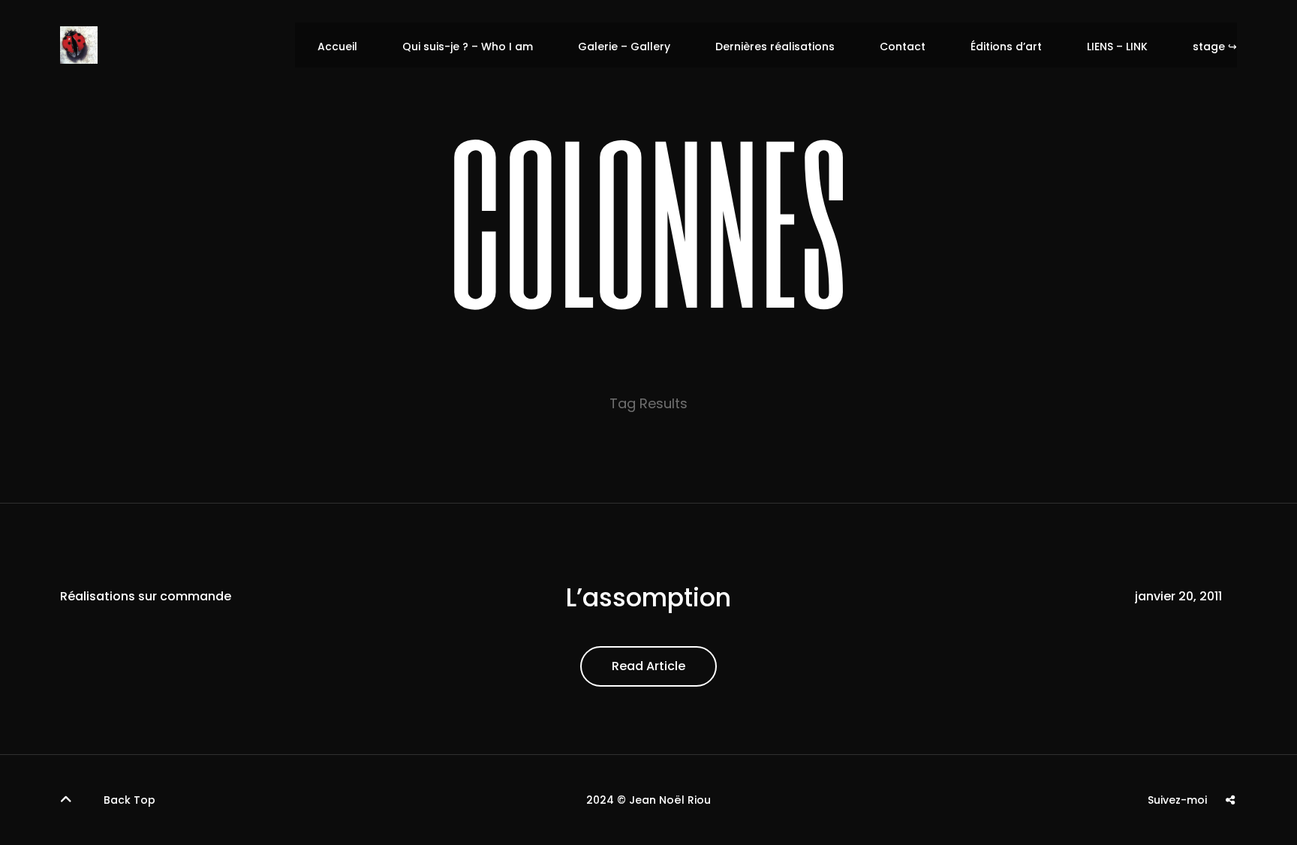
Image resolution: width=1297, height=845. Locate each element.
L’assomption (648, 598)
